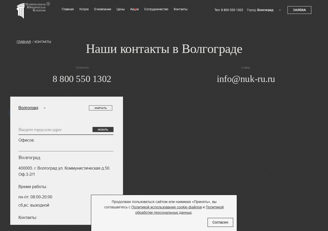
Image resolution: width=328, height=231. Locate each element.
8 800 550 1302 (232, 10)
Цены (121, 9)
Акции (134, 9)
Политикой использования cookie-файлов (166, 207)
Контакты (181, 9)
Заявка (299, 10)
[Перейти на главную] (33, 14)
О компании (102, 9)
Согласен (220, 222)
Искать (103, 129)
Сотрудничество (156, 9)
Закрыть (100, 108)
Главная (68, 9)
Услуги (84, 9)
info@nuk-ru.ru (246, 78)
